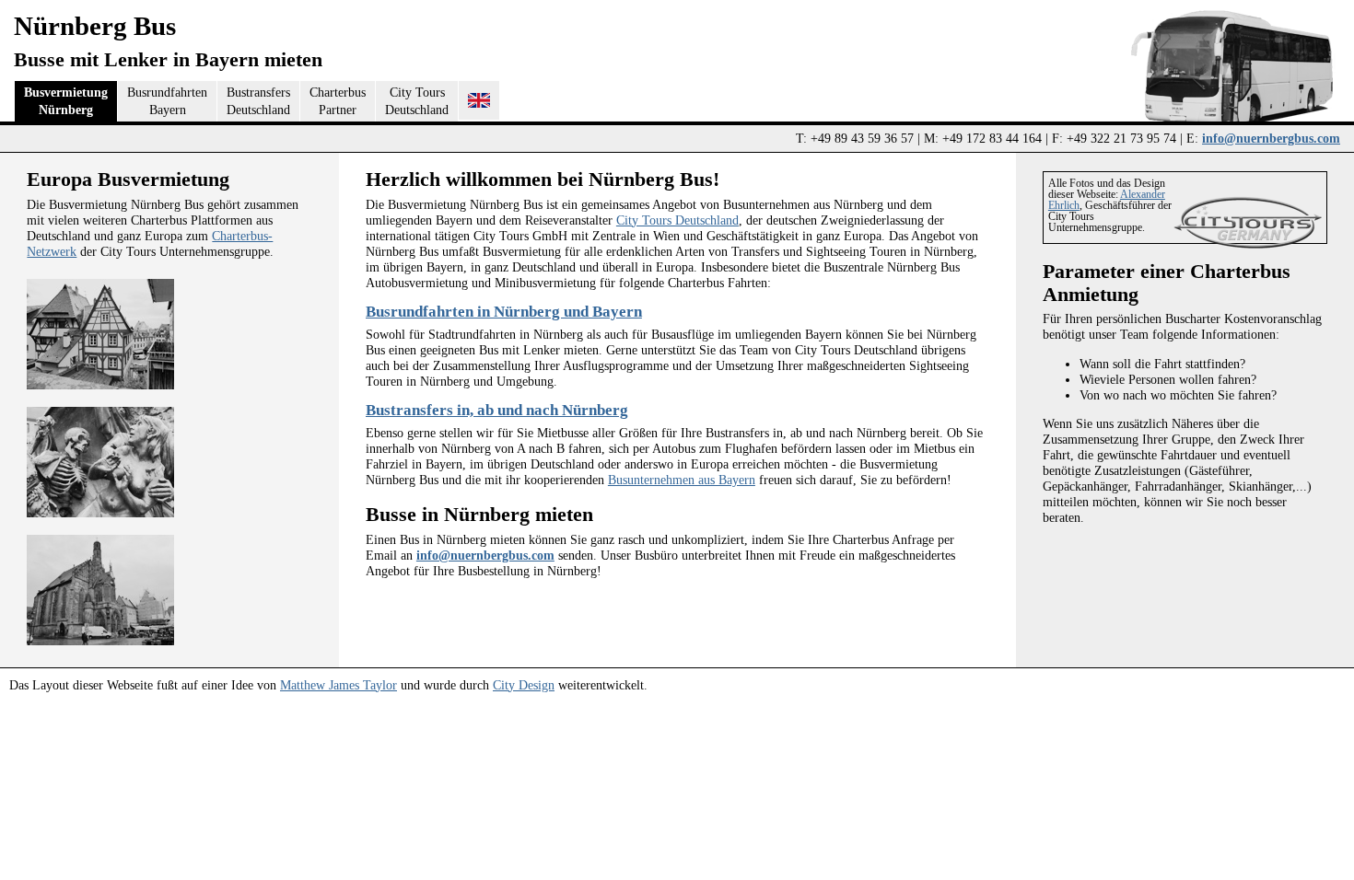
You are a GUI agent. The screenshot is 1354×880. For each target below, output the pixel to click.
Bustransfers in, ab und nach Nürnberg (497, 410)
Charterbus (337, 101)
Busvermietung (66, 101)
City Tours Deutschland (677, 220)
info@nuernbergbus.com (1271, 138)
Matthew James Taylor (338, 684)
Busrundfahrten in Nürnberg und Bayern (504, 311)
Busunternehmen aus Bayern (681, 479)
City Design (523, 684)
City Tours (417, 101)
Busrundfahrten (167, 101)
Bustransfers (258, 101)
